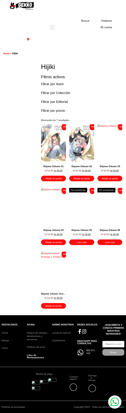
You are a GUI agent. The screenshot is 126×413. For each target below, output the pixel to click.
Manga (5, 340)
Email (105, 340)
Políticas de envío (36, 347)
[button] (52, 27)
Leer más (82, 242)
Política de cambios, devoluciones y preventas (37, 336)
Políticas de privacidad (13, 407)
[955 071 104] (80, 352)
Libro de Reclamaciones (35, 356)
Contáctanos (58, 340)
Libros (5, 348)
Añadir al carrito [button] (53, 178)
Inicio (6, 53)
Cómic (5, 332)
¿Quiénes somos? (61, 332)
